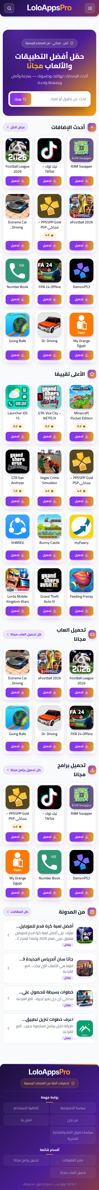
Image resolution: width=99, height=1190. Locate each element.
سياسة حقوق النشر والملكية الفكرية (73, 1135)
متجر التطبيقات (72, 1160)
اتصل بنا (26, 1120)
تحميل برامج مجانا (26, 1160)
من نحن (73, 1120)
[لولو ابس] (49, 8)
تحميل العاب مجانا (73, 1172)
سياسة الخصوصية (73, 1108)
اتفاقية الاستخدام (26, 1108)
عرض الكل (17, 127)
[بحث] (9, 8)
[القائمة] (90, 8)
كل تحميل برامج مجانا (25, 770)
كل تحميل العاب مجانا (25, 634)
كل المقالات (19, 912)
